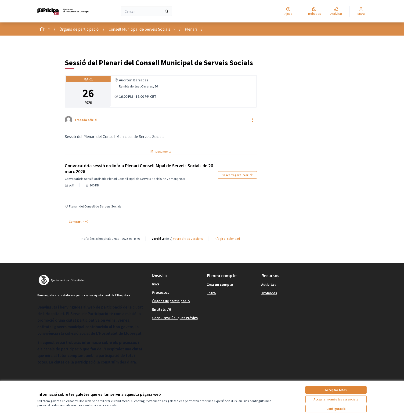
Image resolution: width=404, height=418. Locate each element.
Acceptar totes (336, 390)
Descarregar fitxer (235, 175)
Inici (155, 284)
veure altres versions (188, 238)
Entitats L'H (161, 309)
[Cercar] (166, 11)
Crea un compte (220, 284)
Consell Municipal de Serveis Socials (139, 29)
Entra (211, 293)
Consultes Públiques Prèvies (175, 317)
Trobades (269, 293)
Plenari (191, 29)
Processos (160, 292)
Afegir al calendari (227, 238)
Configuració (336, 409)
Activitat (268, 284)
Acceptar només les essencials (336, 399)
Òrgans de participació (79, 29)
